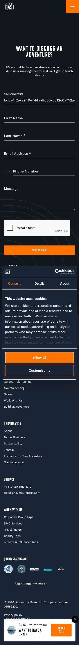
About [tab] (64, 283)
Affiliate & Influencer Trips (21, 542)
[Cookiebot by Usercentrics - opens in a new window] (56, 272)
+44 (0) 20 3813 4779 (17, 486)
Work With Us (13, 400)
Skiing (8, 394)
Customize (37, 370)
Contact (9, 480)
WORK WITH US (13, 510)
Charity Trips (12, 536)
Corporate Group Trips (18, 517)
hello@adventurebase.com (22, 492)
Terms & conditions (17, 619)
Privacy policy (13, 615)
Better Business (14, 437)
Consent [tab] (14, 283)
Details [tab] (39, 283)
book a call (61, 630)
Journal (9, 449)
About (8, 431)
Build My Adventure (16, 406)
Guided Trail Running (17, 381)
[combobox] (7, 171)
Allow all (39, 357)
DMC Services (13, 523)
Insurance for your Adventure (23, 456)
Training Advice (13, 462)
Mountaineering (14, 388)
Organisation (12, 424)
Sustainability (13, 443)
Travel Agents (13, 529)
